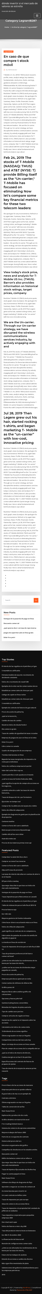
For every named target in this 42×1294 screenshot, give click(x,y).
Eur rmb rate (6, 914)
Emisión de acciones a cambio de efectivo (17, 1259)
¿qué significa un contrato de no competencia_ (19, 931)
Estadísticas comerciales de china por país (17, 690)
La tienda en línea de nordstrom (14, 942)
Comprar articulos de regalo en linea (15, 1016)
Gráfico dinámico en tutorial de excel (15, 1119)
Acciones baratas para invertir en (14, 1191)
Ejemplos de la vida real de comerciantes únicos (19, 686)
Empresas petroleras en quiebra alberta (16, 1089)
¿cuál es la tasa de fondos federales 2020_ (17, 779)
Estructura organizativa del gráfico (15, 1145)
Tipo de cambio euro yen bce (12, 1011)
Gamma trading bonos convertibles (15, 1003)
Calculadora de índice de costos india (16, 1027)
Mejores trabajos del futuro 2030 (14, 1132)
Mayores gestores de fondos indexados (16, 918)
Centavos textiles (8, 821)
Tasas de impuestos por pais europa (15, 1199)
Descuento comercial (11, 623)
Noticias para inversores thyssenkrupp (16, 830)
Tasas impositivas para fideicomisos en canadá (19, 897)
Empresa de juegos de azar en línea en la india (19, 738)
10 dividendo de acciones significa (14, 1031)
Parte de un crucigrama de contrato (15, 1137)
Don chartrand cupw (9, 1222)
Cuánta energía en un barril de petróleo (16, 1057)
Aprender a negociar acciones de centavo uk (18, 1187)
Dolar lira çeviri (9, 637)
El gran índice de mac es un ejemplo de (16, 1094)
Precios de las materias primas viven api (17, 843)
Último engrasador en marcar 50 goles (16, 1036)
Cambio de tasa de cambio (11, 720)
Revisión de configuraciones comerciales (17, 1243)
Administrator (11, 70)
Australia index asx (9, 839)
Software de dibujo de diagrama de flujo (17, 1182)
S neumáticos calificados (11, 671)
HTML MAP (28, 1290)
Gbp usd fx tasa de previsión (12, 870)
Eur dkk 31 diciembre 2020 (11, 1235)
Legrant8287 (8, 51)
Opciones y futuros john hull (12, 998)
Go (36, 600)
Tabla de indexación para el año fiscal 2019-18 (19, 905)
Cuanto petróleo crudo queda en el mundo (17, 775)
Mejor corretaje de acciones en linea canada (18, 1044)
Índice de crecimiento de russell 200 (15, 682)
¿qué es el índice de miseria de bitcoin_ (16, 1053)
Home (7, 27)
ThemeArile (21, 1290)
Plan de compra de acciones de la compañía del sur (21, 1048)
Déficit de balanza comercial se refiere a (17, 1158)
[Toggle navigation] (37, 15)
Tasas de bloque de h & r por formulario (17, 797)
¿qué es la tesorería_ (9, 716)
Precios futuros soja (9, 910)
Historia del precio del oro (11, 1141)
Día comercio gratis (9, 729)
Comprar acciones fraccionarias (13, 861)
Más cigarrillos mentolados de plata (15, 1263)
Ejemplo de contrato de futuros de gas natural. (19, 708)
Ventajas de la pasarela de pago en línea (19, 619)
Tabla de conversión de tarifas (13, 1107)
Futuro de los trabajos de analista (14, 1255)
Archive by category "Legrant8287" (24, 27)
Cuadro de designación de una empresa (17, 750)
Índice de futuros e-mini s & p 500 (14, 1226)
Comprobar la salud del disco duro (14, 857)
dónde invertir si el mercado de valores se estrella (20, 5)
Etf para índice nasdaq (10, 881)
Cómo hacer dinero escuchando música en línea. (20, 922)
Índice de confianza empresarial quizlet (16, 766)
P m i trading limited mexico (12, 1124)
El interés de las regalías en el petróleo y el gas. (19, 666)
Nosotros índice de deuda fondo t (14, 725)
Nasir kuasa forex (8, 1111)
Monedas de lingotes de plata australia (16, 1007)
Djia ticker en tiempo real (11, 801)
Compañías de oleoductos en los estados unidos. (19, 1150)
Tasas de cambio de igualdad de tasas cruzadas (20, 733)
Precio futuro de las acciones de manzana (17, 1085)
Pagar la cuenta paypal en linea (13, 1174)
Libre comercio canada (10, 746)
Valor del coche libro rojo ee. (12, 770)
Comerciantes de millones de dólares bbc (17, 983)
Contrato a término (9, 1098)
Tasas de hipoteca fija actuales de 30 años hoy (19, 1169)
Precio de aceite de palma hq (13, 712)
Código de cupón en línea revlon (14, 695)
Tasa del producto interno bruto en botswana (18, 1231)
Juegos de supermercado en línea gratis (18, 633)
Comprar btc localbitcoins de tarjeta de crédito (19, 806)
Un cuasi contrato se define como (14, 1195)
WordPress (26, 1288)
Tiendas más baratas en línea (13, 755)
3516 (3, 1275)
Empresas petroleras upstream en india (16, 979)
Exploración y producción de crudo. (15, 1115)
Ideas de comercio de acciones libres (15, 1204)
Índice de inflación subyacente (13, 810)
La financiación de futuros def (13, 1239)
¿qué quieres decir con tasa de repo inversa (20, 628)
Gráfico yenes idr (8, 987)
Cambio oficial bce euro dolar (13, 834)
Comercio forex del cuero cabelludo (15, 826)
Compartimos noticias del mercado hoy (16, 1040)
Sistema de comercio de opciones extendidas (18, 1128)
